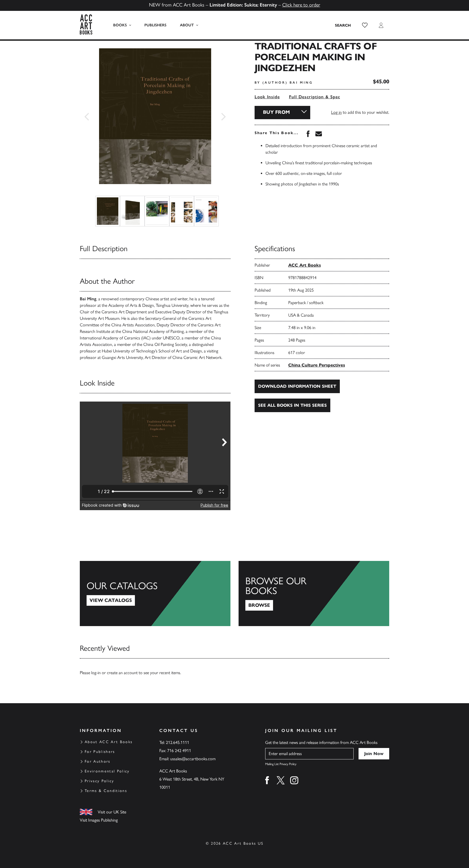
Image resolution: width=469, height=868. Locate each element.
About (187, 25)
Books (120, 25)
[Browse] (314, 593)
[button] (365, 25)
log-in (96, 672)
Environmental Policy (107, 771)
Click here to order (301, 5)
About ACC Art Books (108, 742)
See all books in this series (292, 405)
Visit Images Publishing (99, 820)
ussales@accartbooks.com (193, 758)
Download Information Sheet (297, 386)
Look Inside (267, 96)
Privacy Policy (99, 781)
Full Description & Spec (314, 96)
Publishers (155, 25)
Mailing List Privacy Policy (280, 764)
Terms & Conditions (106, 790)
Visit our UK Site (112, 812)
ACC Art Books (304, 265)
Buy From (276, 112)
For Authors (97, 761)
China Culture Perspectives (316, 365)
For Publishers (100, 751)
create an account (122, 672)
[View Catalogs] (155, 593)
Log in (336, 112)
